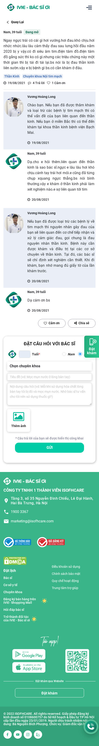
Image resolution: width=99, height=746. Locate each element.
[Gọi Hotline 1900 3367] (91, 726)
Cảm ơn (54, 323)
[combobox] (10, 366)
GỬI (50, 447)
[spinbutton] (24, 354)
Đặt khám (49, 693)
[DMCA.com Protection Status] (14, 560)
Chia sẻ (84, 323)
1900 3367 (19, 512)
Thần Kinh (11, 76)
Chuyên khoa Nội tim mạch (42, 76)
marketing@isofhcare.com (32, 521)
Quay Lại (17, 22)
